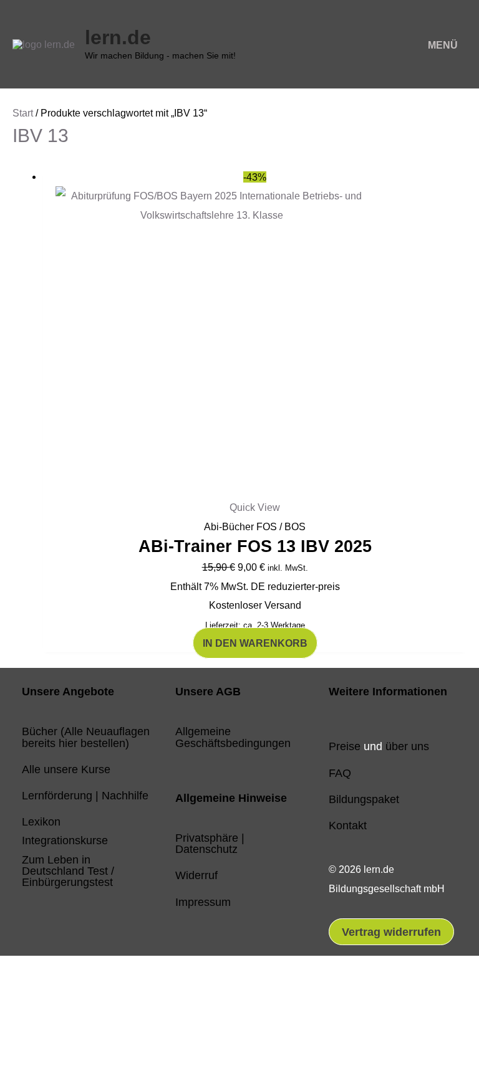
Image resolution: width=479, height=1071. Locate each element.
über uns (407, 746)
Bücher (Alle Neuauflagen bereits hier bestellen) (86, 737)
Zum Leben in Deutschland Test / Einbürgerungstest (68, 870)
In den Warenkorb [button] (255, 643)
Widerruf (196, 875)
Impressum (203, 901)
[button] (52, 1013)
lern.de (118, 37)
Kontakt (348, 825)
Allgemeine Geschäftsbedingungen (233, 737)
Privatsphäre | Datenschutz (209, 843)
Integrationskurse (65, 840)
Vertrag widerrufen (391, 931)
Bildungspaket (364, 799)
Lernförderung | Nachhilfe (85, 795)
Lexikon (41, 821)
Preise (344, 746)
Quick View (255, 507)
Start (22, 112)
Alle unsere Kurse (66, 769)
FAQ (340, 772)
